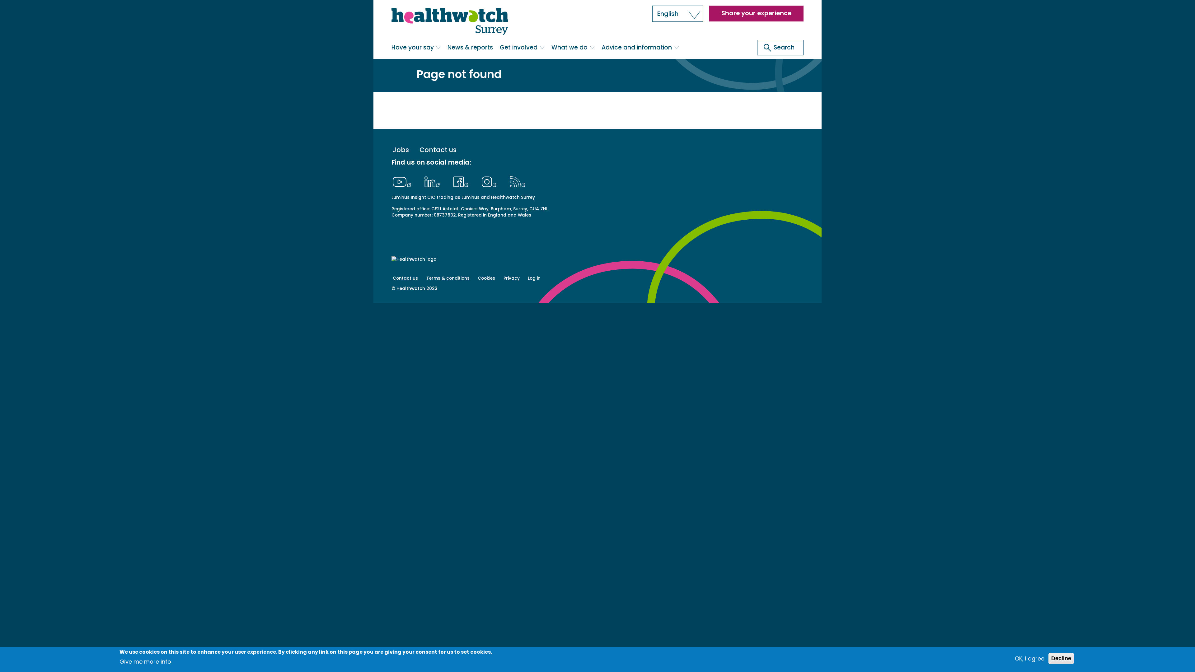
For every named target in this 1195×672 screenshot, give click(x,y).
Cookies (486, 278)
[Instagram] (490, 181)
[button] (677, 14)
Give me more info (145, 661)
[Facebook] (462, 181)
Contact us (438, 150)
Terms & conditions (448, 278)
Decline (1061, 658)
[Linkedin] (433, 181)
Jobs (401, 150)
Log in (534, 278)
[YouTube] (403, 181)
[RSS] (517, 181)
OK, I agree (1029, 658)
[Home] (449, 22)
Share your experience (756, 13)
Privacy (512, 278)
